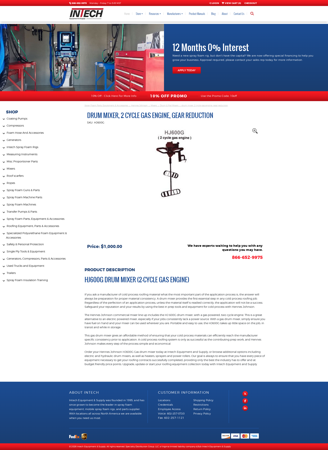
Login (215, 3)
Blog (213, 14)
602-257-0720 (175, 413)
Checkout (250, 3)
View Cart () (233, 3)
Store (138, 14)
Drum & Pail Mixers (169, 105)
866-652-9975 (79, 3)
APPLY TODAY (187, 70)
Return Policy (202, 409)
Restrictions (201, 404)
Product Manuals (197, 14)
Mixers (154, 105)
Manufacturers (174, 14)
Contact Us (239, 14)
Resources (154, 14)
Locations (164, 400)
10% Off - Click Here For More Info (113, 96)
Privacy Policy (202, 413)
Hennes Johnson (139, 105)
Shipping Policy (203, 400)
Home (127, 14)
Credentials (165, 404)
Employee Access (169, 409)
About (225, 14)
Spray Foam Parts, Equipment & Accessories (106, 105)
